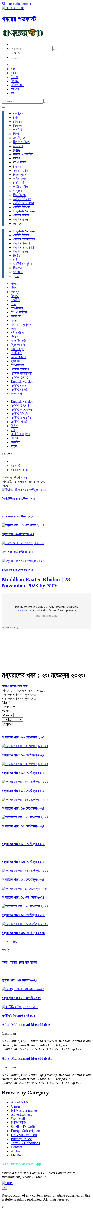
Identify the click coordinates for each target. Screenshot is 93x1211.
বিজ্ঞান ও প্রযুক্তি (23, 154)
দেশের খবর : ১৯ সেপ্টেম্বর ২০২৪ (17, 551)
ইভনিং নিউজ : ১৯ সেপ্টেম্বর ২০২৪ (18, 498)
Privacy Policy (21, 1139)
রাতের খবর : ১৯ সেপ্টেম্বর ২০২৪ (17, 516)
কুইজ (16, 276)
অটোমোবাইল (20, 187)
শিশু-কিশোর (19, 195)
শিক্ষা (16, 134)
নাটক (13, 73)
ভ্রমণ (16, 158)
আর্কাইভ (18, 272)
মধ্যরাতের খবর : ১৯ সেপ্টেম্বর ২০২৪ (23, 755)
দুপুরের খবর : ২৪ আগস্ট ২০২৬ (19, 980)
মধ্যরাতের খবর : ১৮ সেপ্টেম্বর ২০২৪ (23, 773)
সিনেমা (14, 77)
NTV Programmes (24, 1110)
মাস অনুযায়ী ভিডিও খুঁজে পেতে (19, 694)
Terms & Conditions (25, 1143)
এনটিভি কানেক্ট (21, 219)
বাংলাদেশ (18, 113)
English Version (24, 211)
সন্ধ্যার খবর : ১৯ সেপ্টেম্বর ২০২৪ (18, 534)
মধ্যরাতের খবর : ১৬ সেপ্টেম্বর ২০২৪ (23, 808)
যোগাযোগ (18, 223)
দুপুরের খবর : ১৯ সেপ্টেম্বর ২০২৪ (17, 569)
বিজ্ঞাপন (17, 268)
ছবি (15, 260)
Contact (16, 1147)
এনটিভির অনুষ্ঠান (22, 264)
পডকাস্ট (15, 466)
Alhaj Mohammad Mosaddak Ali (27, 1024)
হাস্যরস (17, 191)
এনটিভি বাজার (21, 215)
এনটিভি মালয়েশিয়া (23, 203)
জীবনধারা (18, 146)
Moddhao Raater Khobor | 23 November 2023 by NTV (36, 583)
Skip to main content (16, 4)
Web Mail (18, 1118)
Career (15, 1106)
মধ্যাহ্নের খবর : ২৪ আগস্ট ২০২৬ (21, 998)
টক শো (15, 89)
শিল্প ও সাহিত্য (21, 142)
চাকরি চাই (18, 183)
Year (5, 711)
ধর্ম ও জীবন (19, 162)
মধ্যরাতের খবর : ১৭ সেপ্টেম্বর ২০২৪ (23, 791)
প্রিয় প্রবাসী (20, 174)
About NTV (19, 1102)
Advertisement (21, 1114)
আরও (14, 942)
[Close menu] (3, 107)
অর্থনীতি (17, 130)
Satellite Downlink (24, 1127)
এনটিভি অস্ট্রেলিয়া (24, 239)
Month (6, 702)
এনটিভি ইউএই (21, 207)
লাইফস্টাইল (17, 85)
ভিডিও (17, 255)
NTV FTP (18, 1122)
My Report (18, 1155)
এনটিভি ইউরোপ (22, 199)
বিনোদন (15, 81)
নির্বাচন (17, 166)
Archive (16, 1151)
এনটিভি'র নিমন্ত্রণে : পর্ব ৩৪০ (18, 1016)
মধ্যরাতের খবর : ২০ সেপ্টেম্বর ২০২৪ (23, 737)
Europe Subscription (25, 1131)
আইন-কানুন (19, 178)
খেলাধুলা (17, 121)
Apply (7, 724)
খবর (13, 69)
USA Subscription (24, 1135)
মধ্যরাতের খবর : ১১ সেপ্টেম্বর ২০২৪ (23, 897)
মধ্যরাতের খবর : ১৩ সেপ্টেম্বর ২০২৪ (23, 862)
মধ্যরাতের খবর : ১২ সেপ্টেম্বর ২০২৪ (23, 879)
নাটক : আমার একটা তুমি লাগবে (19, 962)
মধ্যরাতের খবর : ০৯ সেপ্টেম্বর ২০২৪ (23, 933)
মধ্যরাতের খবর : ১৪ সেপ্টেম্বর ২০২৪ (23, 844)
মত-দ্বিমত (19, 138)
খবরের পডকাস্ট (19, 19)
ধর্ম (12, 93)
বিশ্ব (15, 117)
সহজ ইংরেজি (20, 170)
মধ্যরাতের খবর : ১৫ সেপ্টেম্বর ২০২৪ (23, 826)
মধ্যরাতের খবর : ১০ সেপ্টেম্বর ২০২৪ (23, 915)
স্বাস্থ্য (16, 150)
